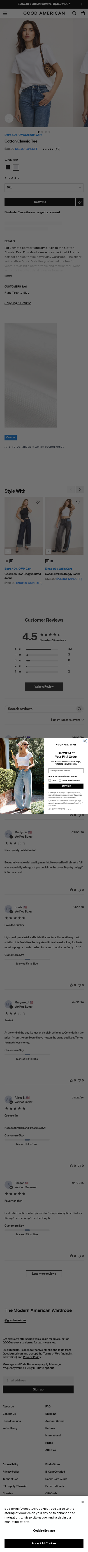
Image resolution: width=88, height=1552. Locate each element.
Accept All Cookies (44, 1543)
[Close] (83, 1502)
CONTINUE (66, 786)
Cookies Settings (44, 1531)
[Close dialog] (85, 741)
